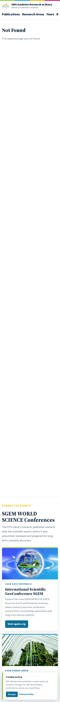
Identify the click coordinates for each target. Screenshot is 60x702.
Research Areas (33, 14)
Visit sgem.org (17, 624)
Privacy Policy (26, 694)
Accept (12, 694)
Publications (11, 14)
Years (50, 14)
